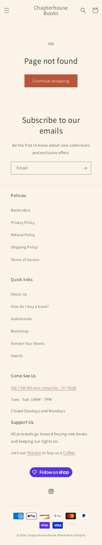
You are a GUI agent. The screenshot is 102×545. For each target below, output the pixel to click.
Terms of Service (25, 259)
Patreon (34, 452)
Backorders (21, 210)
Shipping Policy (24, 247)
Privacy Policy (23, 222)
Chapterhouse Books (42, 535)
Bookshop (20, 331)
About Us (19, 294)
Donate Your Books (28, 343)
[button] (7, 10)
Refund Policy (23, 234)
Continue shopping (51, 80)
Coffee (69, 452)
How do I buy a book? (30, 306)
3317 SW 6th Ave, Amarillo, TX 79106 (43, 387)
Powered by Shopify (72, 535)
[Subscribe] (85, 168)
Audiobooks (21, 318)
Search (17, 355)
